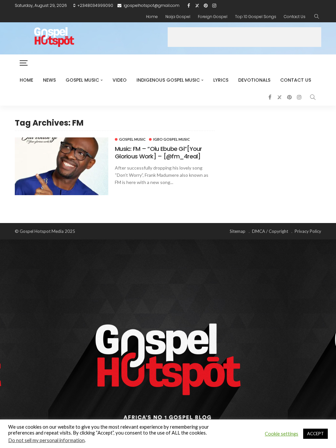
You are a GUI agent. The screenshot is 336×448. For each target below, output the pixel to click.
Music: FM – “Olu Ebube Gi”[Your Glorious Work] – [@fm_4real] (158, 152)
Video (120, 80)
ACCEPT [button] (315, 433)
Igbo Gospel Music (171, 139)
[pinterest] (205, 5)
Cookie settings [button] (281, 434)
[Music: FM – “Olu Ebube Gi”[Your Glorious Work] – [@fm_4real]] (61, 166)
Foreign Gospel (212, 16)
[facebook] (188, 5)
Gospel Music (82, 80)
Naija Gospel (177, 16)
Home (152, 16)
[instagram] (214, 5)
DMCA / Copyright (270, 231)
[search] (316, 16)
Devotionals (254, 80)
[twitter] (197, 5)
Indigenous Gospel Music (168, 80)
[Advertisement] (244, 37)
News (49, 80)
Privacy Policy (308, 231)
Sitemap (237, 231)
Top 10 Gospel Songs (255, 16)
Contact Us (294, 16)
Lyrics (220, 80)
